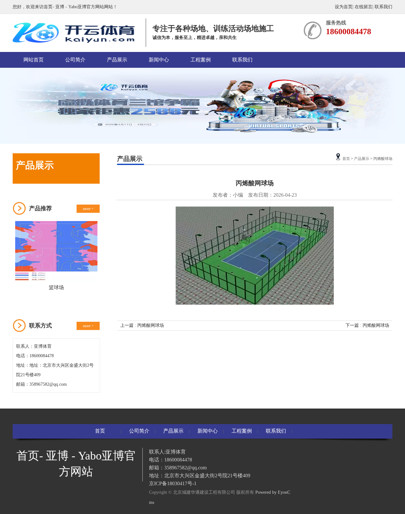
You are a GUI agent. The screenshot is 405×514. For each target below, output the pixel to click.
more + (88, 208)
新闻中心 (159, 59)
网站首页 (33, 59)
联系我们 (383, 6)
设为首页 (343, 6)
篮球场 (56, 287)
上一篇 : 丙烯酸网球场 (142, 325)
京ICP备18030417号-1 (172, 483)
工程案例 (200, 59)
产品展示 (117, 59)
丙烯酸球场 (382, 158)
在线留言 (363, 6)
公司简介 (75, 59)
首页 (346, 158)
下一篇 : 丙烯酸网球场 (367, 325)
